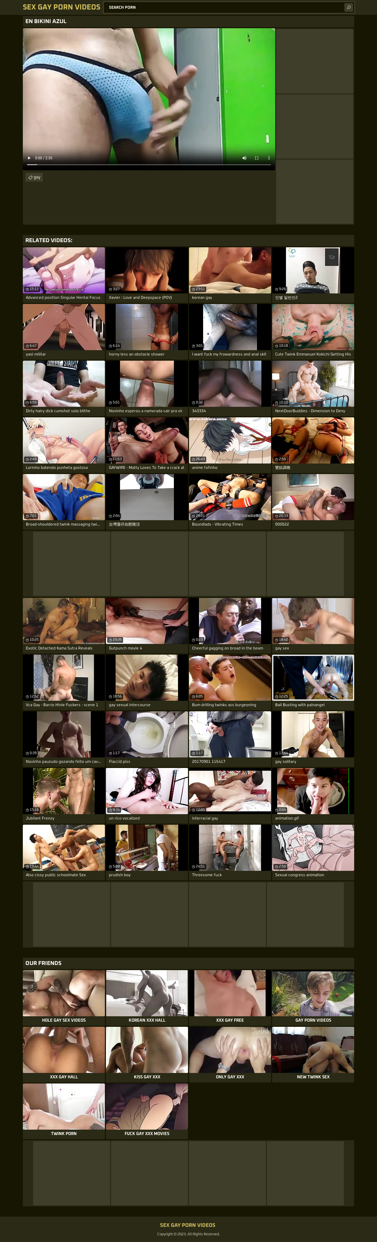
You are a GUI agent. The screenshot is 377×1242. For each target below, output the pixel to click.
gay (37, 177)
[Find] (348, 7)
